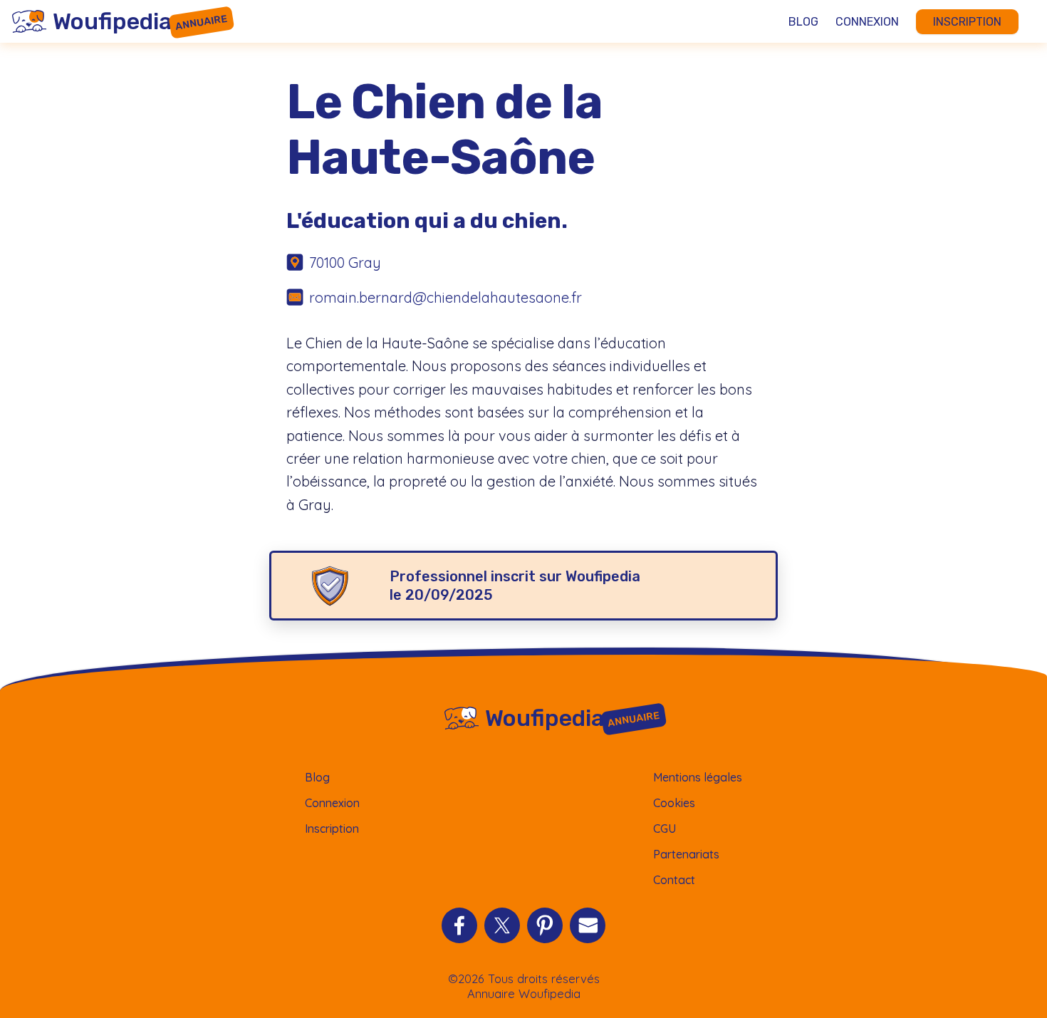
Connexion (867, 21)
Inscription (967, 21)
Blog (803, 21)
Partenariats (686, 854)
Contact (674, 880)
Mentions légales (697, 777)
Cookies (674, 803)
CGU (664, 828)
